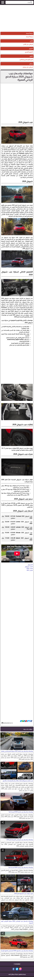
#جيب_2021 (30, 570)
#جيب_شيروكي (29, 566)
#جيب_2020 (30, 568)
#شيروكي (30, 564)
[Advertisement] (17, 18)
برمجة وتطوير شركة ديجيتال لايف (17, 974)
